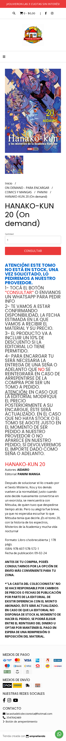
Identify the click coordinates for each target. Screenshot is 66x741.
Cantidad (9, 234)
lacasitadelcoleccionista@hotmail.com (29, 713)
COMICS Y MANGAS (18, 192)
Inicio (9, 183)
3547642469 (13, 717)
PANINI (42, 192)
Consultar (33, 251)
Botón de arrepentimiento (21, 721)
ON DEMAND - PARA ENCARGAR (27, 188)
